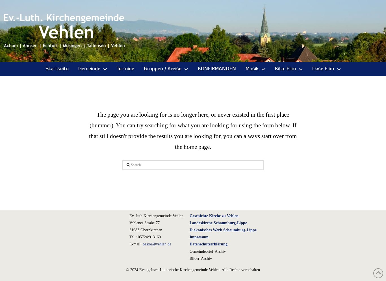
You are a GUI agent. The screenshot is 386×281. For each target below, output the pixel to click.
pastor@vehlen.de (157, 244)
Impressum (199, 237)
